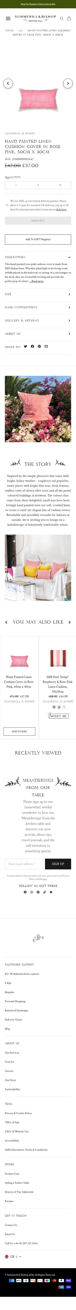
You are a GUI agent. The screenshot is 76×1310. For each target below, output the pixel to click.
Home (9, 30)
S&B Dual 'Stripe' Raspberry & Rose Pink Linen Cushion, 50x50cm (58, 684)
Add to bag (19, 731)
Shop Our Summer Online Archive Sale (38, 4)
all (20, 30)
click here (61, 209)
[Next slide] (68, 83)
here (45, 879)
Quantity (13, 177)
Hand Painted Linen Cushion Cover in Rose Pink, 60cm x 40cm (19, 682)
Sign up (58, 864)
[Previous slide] (8, 83)
